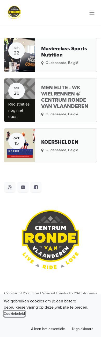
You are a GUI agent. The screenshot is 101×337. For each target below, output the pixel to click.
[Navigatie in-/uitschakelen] (92, 12)
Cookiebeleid (14, 313)
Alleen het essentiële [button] (48, 329)
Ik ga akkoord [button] (82, 329)
